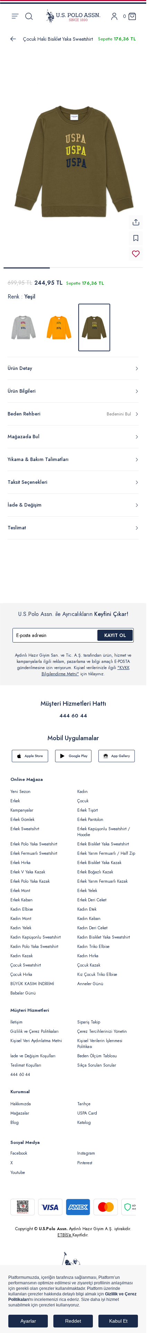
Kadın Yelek (20, 924)
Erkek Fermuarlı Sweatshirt (33, 849)
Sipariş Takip (88, 1018)
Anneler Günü (90, 980)
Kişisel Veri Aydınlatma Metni (36, 1036)
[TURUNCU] (59, 323)
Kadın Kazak (21, 952)
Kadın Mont (20, 914)
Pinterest (84, 1159)
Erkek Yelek (87, 886)
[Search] (29, 16)
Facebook (18, 1149)
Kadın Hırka (87, 952)
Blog (14, 1118)
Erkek (15, 797)
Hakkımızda (20, 1100)
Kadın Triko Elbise (93, 942)
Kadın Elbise (21, 905)
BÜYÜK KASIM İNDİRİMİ (32, 980)
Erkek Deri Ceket (91, 896)
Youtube (17, 1168)
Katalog (84, 1118)
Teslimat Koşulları (25, 1061)
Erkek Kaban (21, 896)
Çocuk (82, 797)
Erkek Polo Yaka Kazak (30, 877)
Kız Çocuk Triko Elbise (97, 970)
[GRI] (24, 323)
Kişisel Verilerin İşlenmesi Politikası (99, 1039)
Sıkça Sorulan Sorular (96, 1061)
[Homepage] (73, 16)
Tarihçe (83, 1100)
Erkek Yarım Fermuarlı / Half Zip (106, 849)
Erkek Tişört (87, 806)
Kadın (82, 787)
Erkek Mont (20, 886)
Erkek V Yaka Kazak (27, 868)
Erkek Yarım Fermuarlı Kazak (102, 877)
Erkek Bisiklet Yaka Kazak (99, 858)
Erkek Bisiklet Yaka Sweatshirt (103, 840)
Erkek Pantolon (90, 815)
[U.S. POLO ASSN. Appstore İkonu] (30, 752)
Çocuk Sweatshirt (25, 961)
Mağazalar (19, 1109)
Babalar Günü (23, 989)
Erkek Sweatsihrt (24, 825)
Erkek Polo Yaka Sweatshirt (33, 840)
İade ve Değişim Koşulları (32, 1052)
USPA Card (87, 1109)
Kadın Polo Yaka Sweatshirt (34, 942)
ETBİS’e (65, 1231)
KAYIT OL (115, 631)
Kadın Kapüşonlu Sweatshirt (35, 933)
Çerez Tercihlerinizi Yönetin (102, 1027)
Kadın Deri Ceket (92, 924)
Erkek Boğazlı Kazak (95, 868)
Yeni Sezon (20, 787)
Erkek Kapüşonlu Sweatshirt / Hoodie (103, 828)
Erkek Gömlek (22, 815)
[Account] (114, 16)
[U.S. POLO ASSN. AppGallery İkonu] (116, 752)
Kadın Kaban (88, 914)
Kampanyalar (21, 806)
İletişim (16, 1018)
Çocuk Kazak (88, 961)
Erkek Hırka (20, 858)
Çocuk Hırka (21, 970)
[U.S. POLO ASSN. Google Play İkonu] (73, 752)
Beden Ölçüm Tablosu (97, 1052)
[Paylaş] (136, 218)
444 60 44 (73, 711)
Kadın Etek (86, 905)
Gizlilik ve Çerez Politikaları (34, 1027)
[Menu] (15, 16)
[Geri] (13, 39)
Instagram (86, 1149)
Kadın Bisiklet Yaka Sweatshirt (103, 933)
